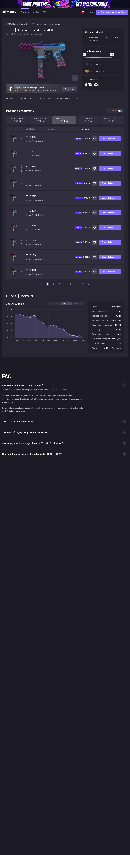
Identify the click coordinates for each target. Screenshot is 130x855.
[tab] (55, 303)
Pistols (22, 24)
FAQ (44, 12)
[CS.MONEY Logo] (9, 12)
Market (36, 12)
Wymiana (25, 12)
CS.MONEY (11, 24)
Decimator (41, 24)
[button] (103, 64)
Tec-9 (31, 24)
